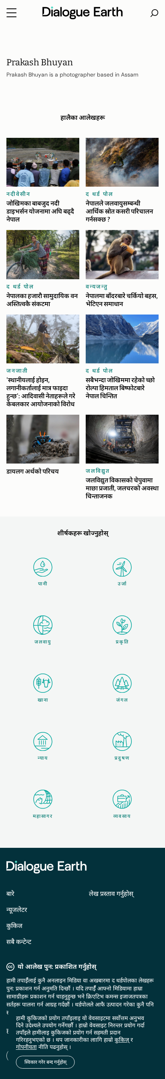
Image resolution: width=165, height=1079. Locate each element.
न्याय (43, 758)
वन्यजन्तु (97, 286)
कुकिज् (122, 1039)
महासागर (43, 816)
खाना (43, 700)
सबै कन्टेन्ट (18, 942)
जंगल (122, 700)
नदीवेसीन (18, 194)
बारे (10, 893)
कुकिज (14, 926)
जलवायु (42, 642)
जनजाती (17, 370)
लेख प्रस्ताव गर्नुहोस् (111, 893)
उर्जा (122, 584)
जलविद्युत (98, 470)
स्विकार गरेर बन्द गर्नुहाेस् (45, 1062)
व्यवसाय (122, 816)
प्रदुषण (122, 758)
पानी (43, 584)
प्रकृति (122, 642)
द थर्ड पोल (99, 194)
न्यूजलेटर (16, 910)
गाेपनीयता (26, 1047)
